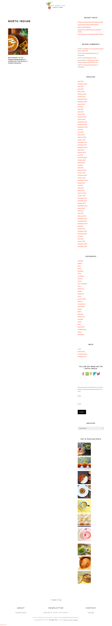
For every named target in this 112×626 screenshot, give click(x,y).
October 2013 (82, 203)
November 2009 (82, 246)
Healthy (80, 291)
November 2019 (82, 101)
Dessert (80, 278)
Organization (81, 304)
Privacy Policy (20, 612)
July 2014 (80, 185)
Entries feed (81, 351)
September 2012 (82, 223)
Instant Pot (81, 293)
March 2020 (81, 91)
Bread (79, 268)
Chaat (79, 273)
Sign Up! (46, 612)
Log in (79, 349)
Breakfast (80, 271)
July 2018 (80, 129)
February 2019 (82, 116)
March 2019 (81, 114)
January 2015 (81, 172)
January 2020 (81, 96)
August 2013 (81, 208)
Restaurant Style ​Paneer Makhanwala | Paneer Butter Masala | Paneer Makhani (18, 60)
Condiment (81, 276)
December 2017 (82, 142)
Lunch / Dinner (82, 299)
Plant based (81, 306)
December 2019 (82, 99)
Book (79, 266)
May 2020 (80, 86)
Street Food (81, 327)
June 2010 (81, 238)
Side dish (80, 314)
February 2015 (82, 170)
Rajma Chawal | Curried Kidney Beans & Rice (90, 34)
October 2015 (82, 160)
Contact (91, 612)
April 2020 (81, 89)
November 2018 (82, 124)
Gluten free (81, 288)
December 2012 (82, 218)
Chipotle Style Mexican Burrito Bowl (88, 24)
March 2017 (81, 150)
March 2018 (81, 134)
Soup (79, 324)
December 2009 (82, 244)
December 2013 (82, 198)
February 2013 (82, 216)
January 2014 (81, 195)
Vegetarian (81, 334)
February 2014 (82, 193)
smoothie (80, 319)
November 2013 (82, 200)
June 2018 (81, 132)
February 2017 (82, 152)
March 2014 (81, 190)
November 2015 (82, 157)
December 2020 (82, 84)
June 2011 (81, 226)
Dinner (80, 281)
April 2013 (81, 213)
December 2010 (82, 231)
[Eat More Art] (56, 12)
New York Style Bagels (84, 27)
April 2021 (81, 81)
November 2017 (82, 144)
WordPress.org (82, 356)
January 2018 (81, 139)
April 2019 (81, 111)
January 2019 (81, 119)
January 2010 (81, 241)
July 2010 (80, 236)
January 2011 (81, 228)
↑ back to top (56, 600)
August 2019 (81, 104)
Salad (79, 311)
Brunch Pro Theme (71, 620)
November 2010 (82, 233)
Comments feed (82, 354)
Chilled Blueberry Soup (89, 57)
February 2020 (82, 94)
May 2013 (80, 210)
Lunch (79, 296)
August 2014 (81, 183)
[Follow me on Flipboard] (94, 375)
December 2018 (82, 122)
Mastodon (3, 625)
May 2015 (80, 167)
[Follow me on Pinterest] (91, 375)
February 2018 (82, 137)
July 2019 (80, 106)
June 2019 (81, 109)
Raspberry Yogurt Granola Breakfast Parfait (90, 22)
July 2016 (80, 155)
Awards (80, 263)
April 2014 (81, 188)
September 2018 (82, 127)
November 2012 (82, 221)
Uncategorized (82, 329)
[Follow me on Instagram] (87, 375)
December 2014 (82, 175)
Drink (79, 286)
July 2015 (80, 165)
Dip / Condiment (82, 283)
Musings (80, 301)
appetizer (80, 260)
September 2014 (82, 180)
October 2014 (82, 177)
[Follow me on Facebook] (83, 375)
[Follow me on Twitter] (98, 375)
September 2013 (82, 205)
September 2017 (82, 147)
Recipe (80, 309)
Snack (79, 321)
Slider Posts (81, 316)
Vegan (79, 332)
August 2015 (81, 162)
